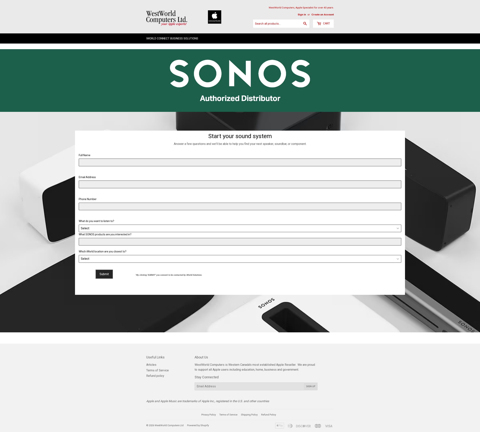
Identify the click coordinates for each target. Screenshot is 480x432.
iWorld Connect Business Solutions (172, 38)
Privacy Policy (208, 414)
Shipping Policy (249, 414)
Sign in (302, 14)
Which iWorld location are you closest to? (102, 251)
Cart (326, 23)
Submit (104, 274)
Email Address (87, 177)
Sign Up (310, 386)
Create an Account (322, 14)
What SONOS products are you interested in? (105, 234)
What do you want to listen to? (96, 221)
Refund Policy (268, 414)
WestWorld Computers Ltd (169, 425)
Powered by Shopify (198, 425)
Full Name (84, 155)
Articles (151, 365)
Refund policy (155, 376)
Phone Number (88, 199)
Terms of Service (157, 370)
